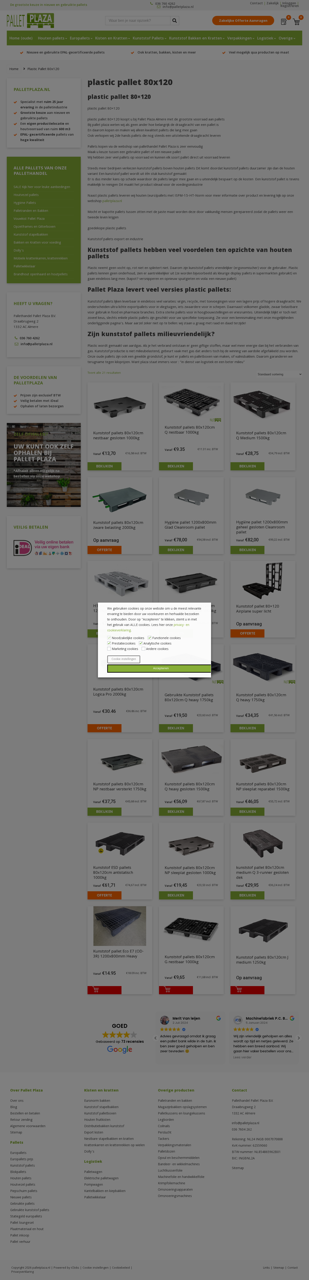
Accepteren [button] (161, 668)
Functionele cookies (166, 638)
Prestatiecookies (123, 644)
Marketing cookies (125, 649)
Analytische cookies (157, 644)
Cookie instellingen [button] (124, 659)
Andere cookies (157, 649)
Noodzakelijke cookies (128, 638)
